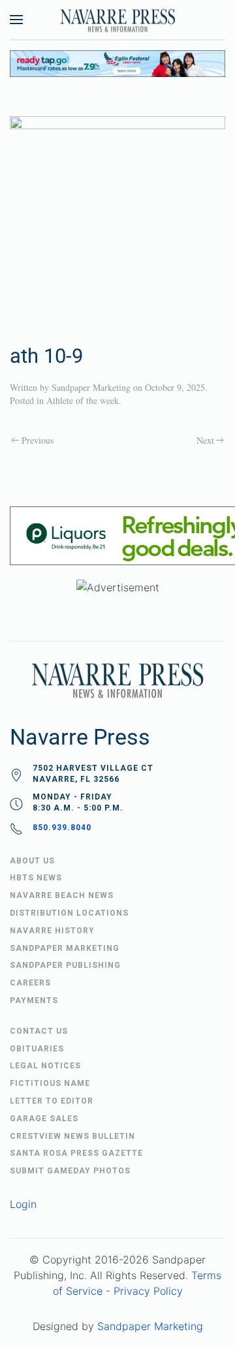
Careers (30, 982)
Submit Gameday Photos (70, 1170)
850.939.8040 (62, 827)
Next (205, 440)
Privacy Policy (148, 1290)
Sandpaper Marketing (91, 387)
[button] (16, 19)
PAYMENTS (34, 1000)
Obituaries (37, 1048)
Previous (38, 440)
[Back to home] (117, 19)
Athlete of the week (82, 400)
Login (23, 1204)
